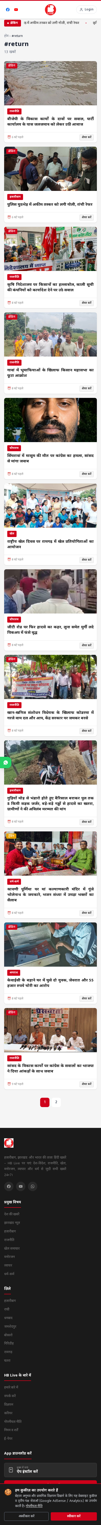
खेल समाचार (12, 1248)
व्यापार (8, 1265)
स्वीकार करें (74, 1516)
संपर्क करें (10, 1396)
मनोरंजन (9, 1257)
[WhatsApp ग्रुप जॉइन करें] (5, 762)
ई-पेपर (8, 1439)
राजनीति (9, 1240)
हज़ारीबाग (10, 1231)
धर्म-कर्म (9, 1274)
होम (6, 36)
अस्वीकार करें (26, 1516)
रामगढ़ (8, 1352)
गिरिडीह (9, 1343)
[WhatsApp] (32, 1186)
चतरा (7, 1361)
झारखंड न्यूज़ (12, 1223)
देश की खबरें (11, 1214)
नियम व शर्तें (11, 1430)
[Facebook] (7, 9)
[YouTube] (16, 9)
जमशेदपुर (10, 1326)
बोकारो (8, 1335)
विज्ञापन (8, 1405)
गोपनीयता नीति (34, 1506)
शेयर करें (86, 137)
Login (89, 10)
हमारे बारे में (11, 1387)
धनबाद (8, 1318)
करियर (8, 1413)
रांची (6, 1309)
